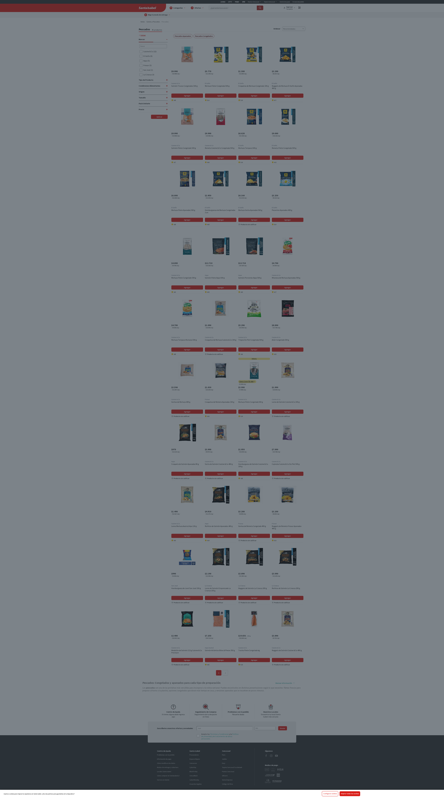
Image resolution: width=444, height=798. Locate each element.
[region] (222, 794)
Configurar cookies (330, 794)
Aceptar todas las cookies (350, 794)
